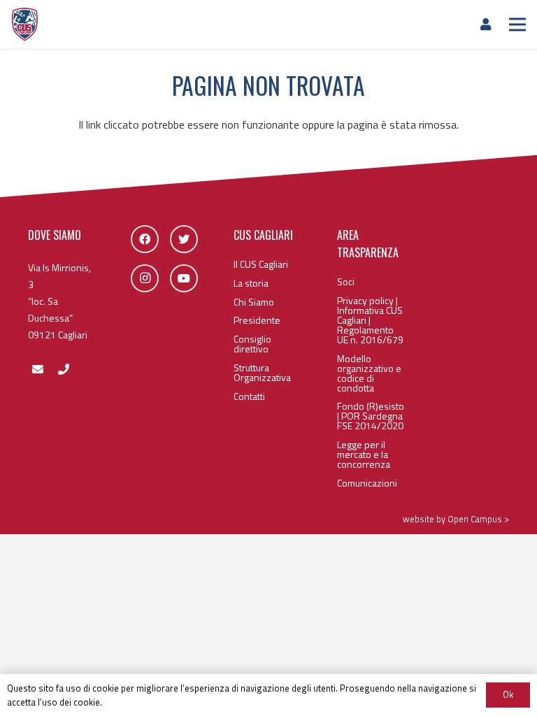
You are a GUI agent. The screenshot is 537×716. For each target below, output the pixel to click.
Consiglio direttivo (252, 343)
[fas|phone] (63, 369)
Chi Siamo (254, 301)
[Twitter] (184, 239)
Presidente (257, 320)
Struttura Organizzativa (262, 372)
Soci (346, 281)
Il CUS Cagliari (261, 264)
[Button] (478, 24)
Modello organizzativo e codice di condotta (369, 373)
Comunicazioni (367, 482)
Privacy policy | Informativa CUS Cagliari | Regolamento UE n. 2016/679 (370, 320)
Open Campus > (478, 519)
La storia (251, 282)
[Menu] (517, 24)
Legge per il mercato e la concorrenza (363, 454)
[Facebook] (145, 239)
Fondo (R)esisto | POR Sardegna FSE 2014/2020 (370, 416)
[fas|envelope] (37, 369)
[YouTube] (184, 278)
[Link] (24, 24)
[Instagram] (145, 278)
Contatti (249, 396)
